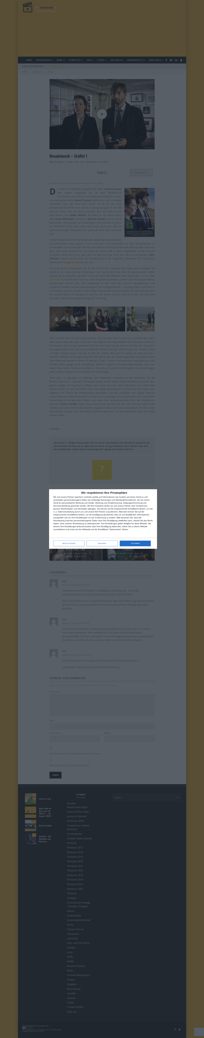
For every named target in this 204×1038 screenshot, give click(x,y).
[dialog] (103, 519)
